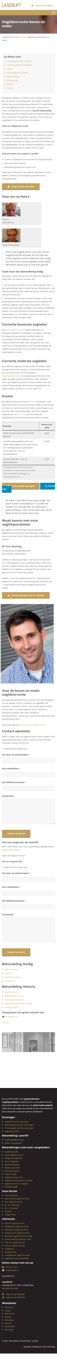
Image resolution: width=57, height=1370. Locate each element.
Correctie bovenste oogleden (19, 61)
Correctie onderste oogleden (19, 65)
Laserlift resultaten (13, 977)
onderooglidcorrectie (11, 376)
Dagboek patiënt (12, 1131)
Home (22, 37)
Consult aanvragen (43, 5)
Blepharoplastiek (12, 1167)
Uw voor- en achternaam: (16, 754)
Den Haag (9, 1329)
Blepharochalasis (12, 1164)
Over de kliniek (11, 1195)
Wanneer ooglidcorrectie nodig (18, 1236)
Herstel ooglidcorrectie (15, 1245)
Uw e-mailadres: (11, 768)
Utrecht (8, 1323)
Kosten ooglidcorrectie (15, 1223)
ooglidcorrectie (19, 414)
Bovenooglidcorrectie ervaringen (19, 1125)
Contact (10, 88)
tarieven (32, 401)
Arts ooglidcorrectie (13, 1202)
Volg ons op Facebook (15, 1294)
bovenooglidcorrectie (15, 330)
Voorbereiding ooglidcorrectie (18, 1239)
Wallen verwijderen (13, 1143)
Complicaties (10, 1252)
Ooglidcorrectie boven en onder (19, 1003)
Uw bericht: (8, 796)
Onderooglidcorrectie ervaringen (19, 1128)
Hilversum (9, 1307)
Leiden (8, 1310)
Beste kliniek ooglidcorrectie (17, 1198)
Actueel (8, 1211)
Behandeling (12, 80)
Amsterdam (10, 1326)
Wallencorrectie (12, 969)
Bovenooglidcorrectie (14, 996)
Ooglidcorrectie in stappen (16, 1183)
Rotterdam (9, 1320)
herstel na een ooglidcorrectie (32, 725)
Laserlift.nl (9, 981)
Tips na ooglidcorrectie (15, 1242)
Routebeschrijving (10, 1288)
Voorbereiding (13, 76)
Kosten (10, 69)
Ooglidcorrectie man (14, 1177)
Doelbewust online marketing (43, 1347)
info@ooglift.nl (10, 1016)
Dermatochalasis (12, 1171)
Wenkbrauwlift (11, 1007)
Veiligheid (9, 1249)
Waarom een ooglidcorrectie (17, 1233)
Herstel (10, 84)
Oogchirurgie (10, 1174)
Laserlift (8, 973)
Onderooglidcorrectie (14, 999)
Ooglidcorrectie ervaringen (16, 1121)
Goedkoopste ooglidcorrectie (17, 1255)
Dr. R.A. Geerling (12, 1205)
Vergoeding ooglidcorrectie (16, 1226)
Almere (8, 1317)
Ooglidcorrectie (11, 992)
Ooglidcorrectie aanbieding (17, 1258)
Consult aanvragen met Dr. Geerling (27, 595)
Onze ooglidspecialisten (17, 72)
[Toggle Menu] (53, 12)
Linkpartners (10, 1214)
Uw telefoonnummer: (14, 782)
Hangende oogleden (14, 1158)
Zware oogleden (12, 1161)
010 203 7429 (11, 1267)
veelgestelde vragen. (11, 849)
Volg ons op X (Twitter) (15, 1297)
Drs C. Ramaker (11, 1208)
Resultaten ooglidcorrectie (16, 1229)
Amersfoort (10, 1314)
